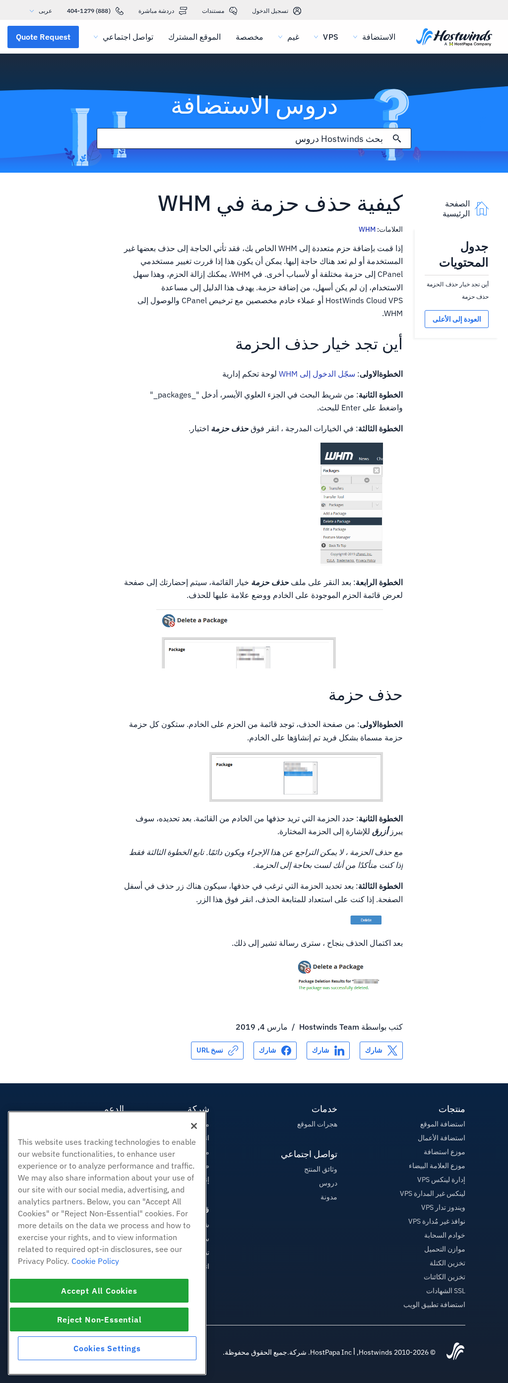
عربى (45, 10)
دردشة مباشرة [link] (156, 10)
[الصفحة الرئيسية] (454, 38)
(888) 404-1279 (89, 10)
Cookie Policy (95, 1261)
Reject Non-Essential (99, 1319)
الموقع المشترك (194, 37)
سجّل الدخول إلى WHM (317, 374)
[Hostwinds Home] (455, 1352)
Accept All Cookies (99, 1291)
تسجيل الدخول (270, 10)
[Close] (194, 1126)
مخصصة (249, 37)
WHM (367, 229)
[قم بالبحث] (397, 138)
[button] (43, 37)
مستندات (213, 10)
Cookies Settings (107, 1348)
